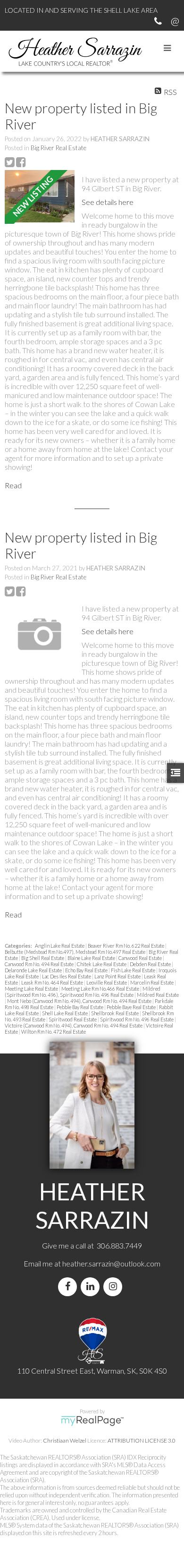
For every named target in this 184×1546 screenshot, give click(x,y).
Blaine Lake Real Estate (91, 958)
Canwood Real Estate (140, 958)
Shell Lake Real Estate (65, 1013)
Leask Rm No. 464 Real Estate (52, 982)
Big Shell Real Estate (43, 958)
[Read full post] (40, 197)
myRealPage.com (92, 1420)
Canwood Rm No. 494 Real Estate (40, 964)
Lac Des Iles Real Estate (67, 976)
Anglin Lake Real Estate (60, 946)
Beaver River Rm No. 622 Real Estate (126, 946)
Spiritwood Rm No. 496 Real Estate (137, 1019)
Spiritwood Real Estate (73, 1019)
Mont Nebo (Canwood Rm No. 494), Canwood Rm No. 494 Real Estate (79, 1001)
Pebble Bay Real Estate (80, 1007)
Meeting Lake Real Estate (32, 988)
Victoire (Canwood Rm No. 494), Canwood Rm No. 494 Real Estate (74, 1025)
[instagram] (114, 1286)
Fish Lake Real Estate (133, 970)
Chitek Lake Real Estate (102, 964)
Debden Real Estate (151, 964)
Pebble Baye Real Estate (132, 1007)
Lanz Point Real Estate (118, 976)
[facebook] (69, 1286)
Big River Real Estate (58, 148)
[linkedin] (92, 1286)
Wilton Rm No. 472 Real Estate (53, 1031)
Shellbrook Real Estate (115, 1013)
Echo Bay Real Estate (87, 970)
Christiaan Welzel (64, 1440)
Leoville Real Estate (107, 982)
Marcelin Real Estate (152, 982)
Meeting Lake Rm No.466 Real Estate (100, 988)
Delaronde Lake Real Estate (34, 970)
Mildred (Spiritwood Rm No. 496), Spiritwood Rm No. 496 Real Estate (82, 991)
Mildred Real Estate (158, 995)
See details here (108, 201)
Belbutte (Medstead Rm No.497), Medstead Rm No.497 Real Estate (75, 952)
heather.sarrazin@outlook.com (111, 1263)
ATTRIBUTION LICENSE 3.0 (142, 1440)
